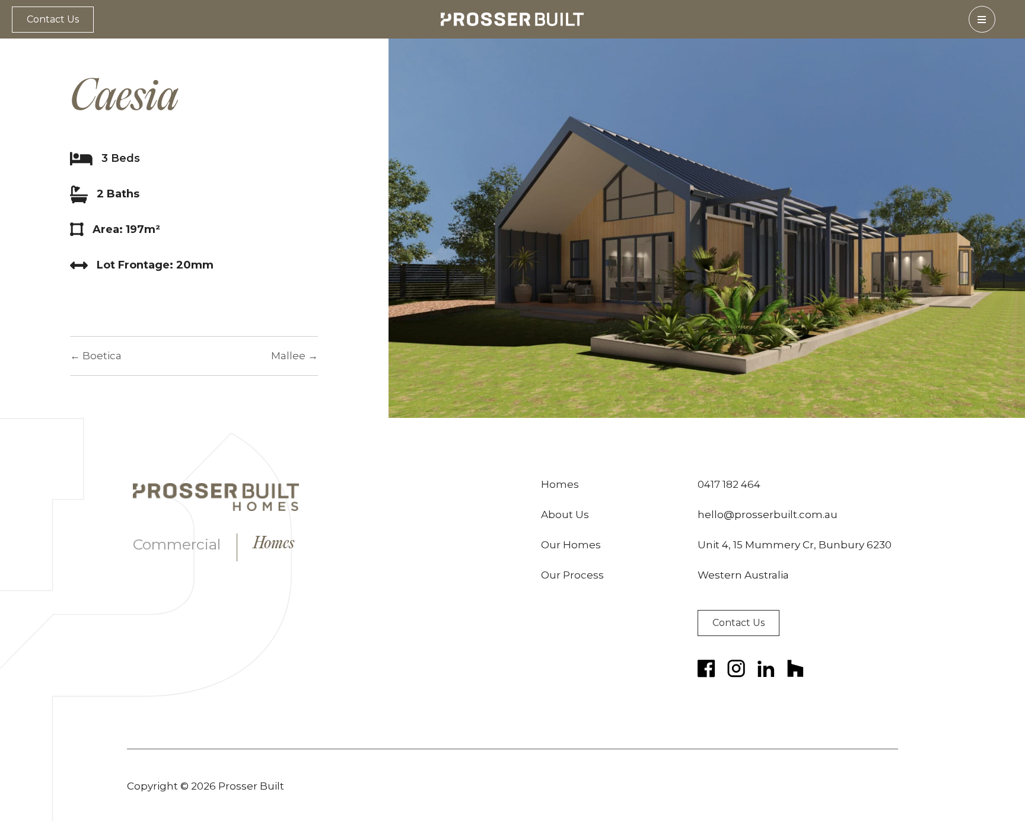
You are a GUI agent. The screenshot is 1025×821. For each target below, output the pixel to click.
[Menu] (982, 19)
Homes (273, 544)
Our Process (572, 575)
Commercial (177, 544)
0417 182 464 (729, 484)
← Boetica (96, 356)
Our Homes (571, 545)
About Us (565, 514)
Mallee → (294, 356)
